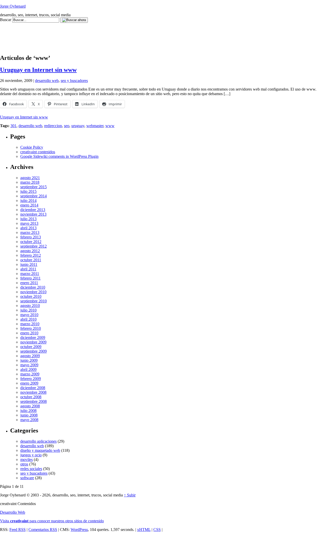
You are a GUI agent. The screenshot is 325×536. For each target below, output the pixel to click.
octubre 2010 (30, 296)
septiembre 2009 (33, 351)
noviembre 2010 (33, 292)
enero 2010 (29, 333)
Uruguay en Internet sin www (38, 69)
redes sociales (31, 468)
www (110, 126)
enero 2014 (29, 205)
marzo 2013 (29, 232)
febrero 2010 (30, 328)
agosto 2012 (30, 251)
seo (66, 126)
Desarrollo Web (12, 512)
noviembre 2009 (33, 342)
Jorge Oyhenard (13, 6)
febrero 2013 (30, 237)
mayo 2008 (29, 420)
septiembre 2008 (33, 401)
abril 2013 (28, 228)
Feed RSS (17, 529)
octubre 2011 (30, 260)
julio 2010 (28, 310)
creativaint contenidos (37, 152)
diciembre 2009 (32, 337)
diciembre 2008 (32, 388)
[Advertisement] (92, 34)
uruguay (77, 126)
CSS (157, 529)
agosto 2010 (30, 305)
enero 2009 (29, 383)
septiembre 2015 (33, 187)
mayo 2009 (29, 365)
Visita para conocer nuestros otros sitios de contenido (52, 521)
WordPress (79, 529)
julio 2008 (28, 410)
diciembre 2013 (32, 210)
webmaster (94, 126)
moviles (26, 459)
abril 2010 (28, 319)
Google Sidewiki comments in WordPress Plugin (59, 156)
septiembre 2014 (33, 196)
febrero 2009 (30, 378)
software (27, 478)
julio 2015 (28, 191)
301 (13, 126)
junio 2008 (29, 415)
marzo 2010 (29, 324)
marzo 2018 (29, 182)
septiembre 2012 (33, 246)
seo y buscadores (74, 80)
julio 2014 (28, 200)
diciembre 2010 (32, 287)
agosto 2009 (30, 356)
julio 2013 (28, 219)
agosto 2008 (30, 406)
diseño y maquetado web (40, 450)
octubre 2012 (30, 241)
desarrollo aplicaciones (38, 441)
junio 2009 (29, 360)
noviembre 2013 (33, 214)
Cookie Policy (31, 147)
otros (24, 464)
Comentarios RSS (42, 529)
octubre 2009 (30, 346)
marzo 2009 (29, 374)
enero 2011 (29, 283)
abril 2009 (28, 369)
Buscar (5, 20)
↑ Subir (130, 495)
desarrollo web (47, 80)
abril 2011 (28, 269)
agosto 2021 (30, 178)
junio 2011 (28, 264)
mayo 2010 (29, 315)
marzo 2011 (29, 273)
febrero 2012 (30, 255)
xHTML (144, 529)
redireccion (53, 126)
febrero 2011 (30, 278)
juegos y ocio (31, 455)
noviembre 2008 (33, 392)
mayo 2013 (29, 223)
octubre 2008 (30, 397)
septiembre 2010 (33, 301)
